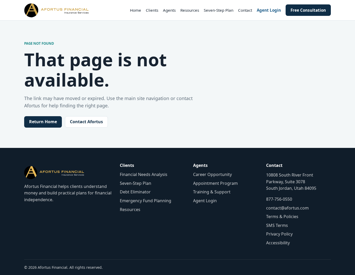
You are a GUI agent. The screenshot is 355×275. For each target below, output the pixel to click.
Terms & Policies (282, 216)
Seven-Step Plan (218, 10)
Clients (152, 10)
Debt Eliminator (135, 192)
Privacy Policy (279, 234)
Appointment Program (215, 183)
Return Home (43, 122)
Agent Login (269, 10)
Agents (169, 10)
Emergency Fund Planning (145, 201)
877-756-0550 (279, 199)
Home (135, 10)
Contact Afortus (86, 122)
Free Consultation (308, 10)
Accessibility (278, 243)
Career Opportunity (212, 174)
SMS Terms (277, 225)
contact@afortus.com (287, 208)
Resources (189, 10)
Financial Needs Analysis (143, 174)
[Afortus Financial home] (56, 10)
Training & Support (212, 192)
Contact (245, 10)
